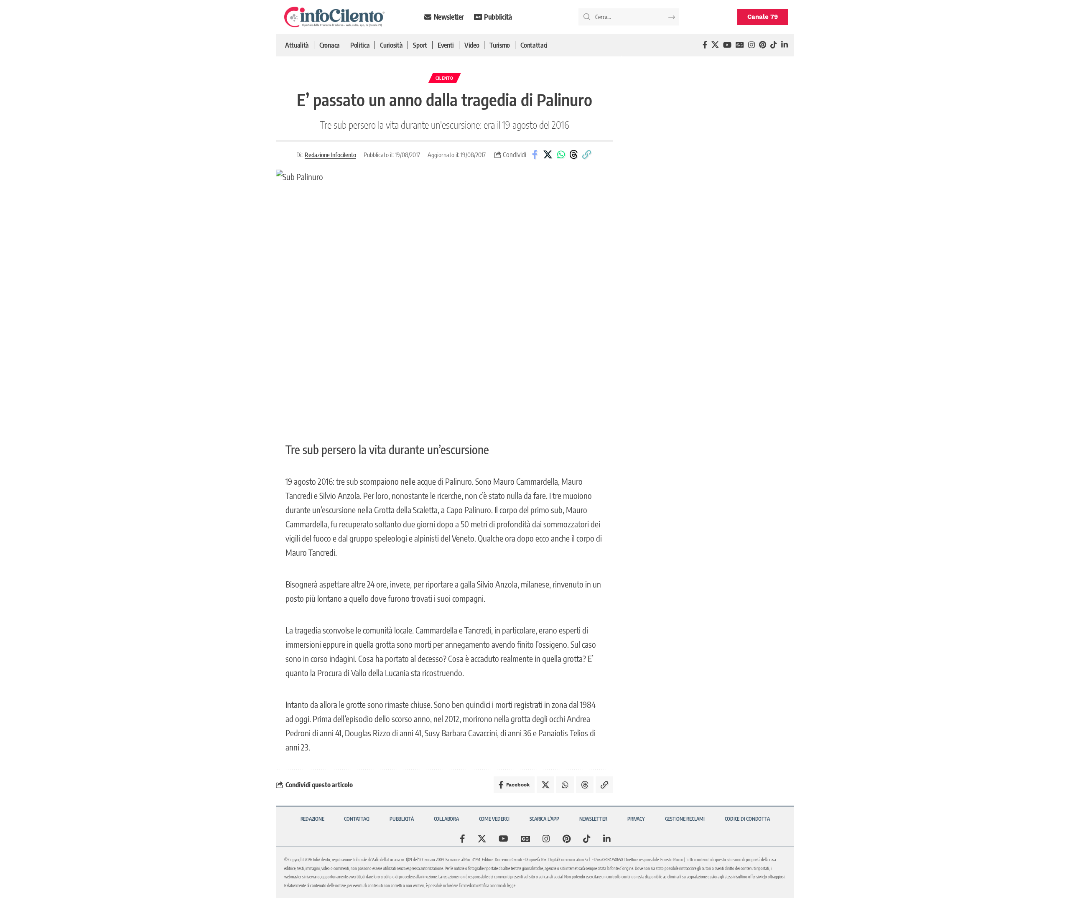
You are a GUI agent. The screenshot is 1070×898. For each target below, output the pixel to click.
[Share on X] (548, 154)
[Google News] (740, 44)
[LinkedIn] (784, 44)
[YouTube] (727, 44)
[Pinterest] (762, 44)
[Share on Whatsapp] (561, 154)
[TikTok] (773, 44)
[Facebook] (705, 44)
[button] (587, 154)
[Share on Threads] (574, 154)
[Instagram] (751, 44)
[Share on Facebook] (535, 154)
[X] (715, 44)
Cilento (444, 78)
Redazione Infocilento (330, 154)
